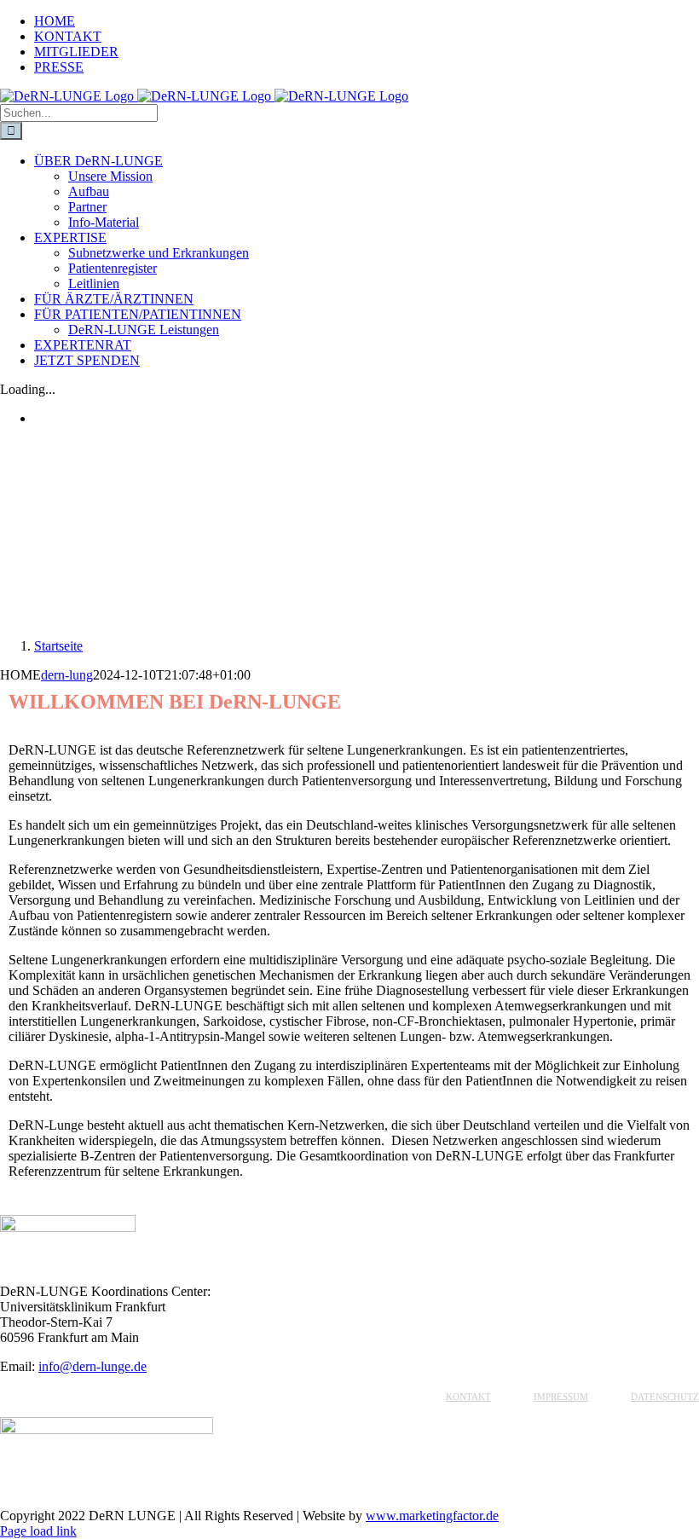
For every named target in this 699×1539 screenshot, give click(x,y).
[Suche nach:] (79, 112)
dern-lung (67, 675)
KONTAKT (468, 1396)
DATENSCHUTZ (665, 1396)
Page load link (38, 1531)
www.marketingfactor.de (432, 1515)
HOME (389, 1396)
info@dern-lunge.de (92, 1366)
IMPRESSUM (561, 1396)
